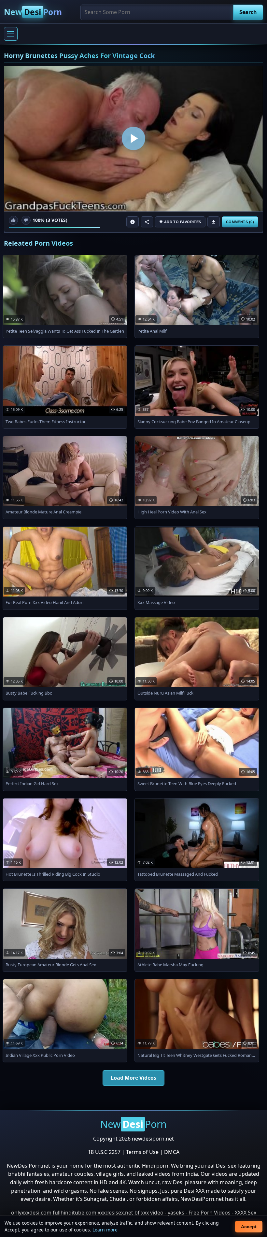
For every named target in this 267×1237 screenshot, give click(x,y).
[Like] (13, 220)
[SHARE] (147, 221)
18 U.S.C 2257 (104, 1152)
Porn (33, 12)
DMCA (171, 1152)
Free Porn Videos (210, 1212)
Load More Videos (133, 1077)
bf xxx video (148, 1212)
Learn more (105, 1230)
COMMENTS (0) (240, 222)
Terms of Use (142, 1152)
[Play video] (133, 139)
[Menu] (11, 34)
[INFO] (132, 221)
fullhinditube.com (74, 1212)
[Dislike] (26, 220)
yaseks (176, 1212)
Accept (249, 1226)
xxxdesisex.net (115, 1212)
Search (248, 12)
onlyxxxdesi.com (31, 1212)
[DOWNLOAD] (213, 221)
